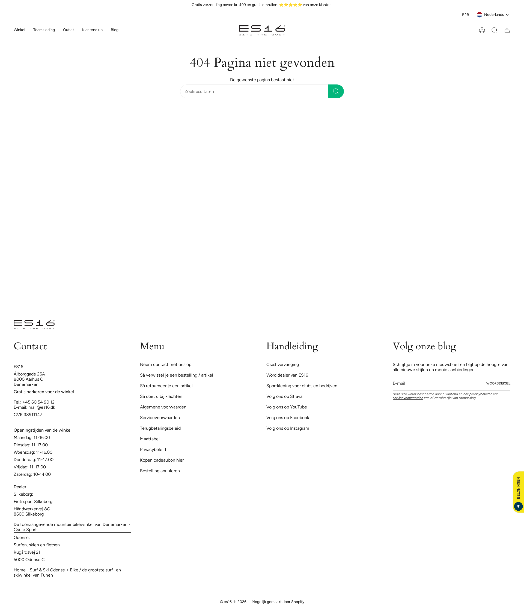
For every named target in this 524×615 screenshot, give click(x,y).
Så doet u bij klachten (161, 265)
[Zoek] (336, 91)
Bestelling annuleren (160, 340)
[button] (44, 30)
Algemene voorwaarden (163, 276)
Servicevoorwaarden (160, 286)
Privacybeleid (153, 318)
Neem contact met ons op (165, 233)
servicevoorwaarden (408, 267)
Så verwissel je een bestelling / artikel (176, 244)
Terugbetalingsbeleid (160, 297)
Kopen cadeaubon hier (162, 329)
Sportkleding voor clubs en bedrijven (301, 254)
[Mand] (507, 30)
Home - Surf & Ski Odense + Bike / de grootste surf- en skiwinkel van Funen (67, 442)
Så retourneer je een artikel (166, 254)
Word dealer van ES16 (287, 244)
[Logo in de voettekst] (34, 193)
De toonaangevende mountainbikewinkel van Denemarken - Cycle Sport (72, 396)
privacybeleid (479, 263)
